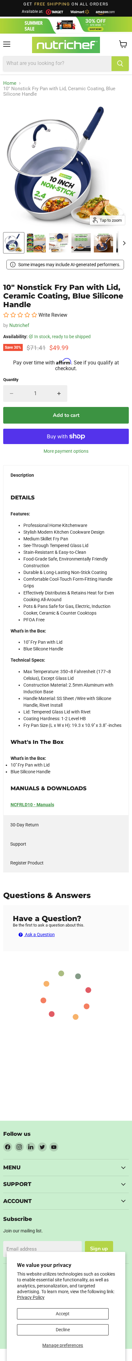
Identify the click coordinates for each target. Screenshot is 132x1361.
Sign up (99, 1248)
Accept (63, 1313)
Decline (63, 1329)
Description (22, 475)
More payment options (66, 451)
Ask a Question (39, 934)
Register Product (27, 862)
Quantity (11, 379)
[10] (14, 243)
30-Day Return (24, 824)
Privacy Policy (31, 1297)
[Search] (120, 63)
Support (18, 844)
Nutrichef (19, 325)
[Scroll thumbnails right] (123, 243)
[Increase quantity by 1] (59, 393)
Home (9, 83)
